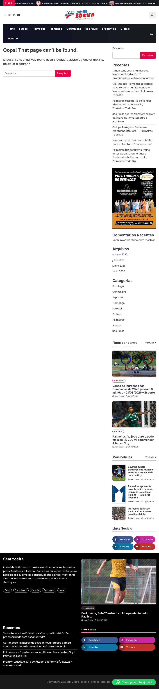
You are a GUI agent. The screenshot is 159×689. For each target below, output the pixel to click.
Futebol (23, 28)
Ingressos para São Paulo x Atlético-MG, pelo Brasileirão (140, 511)
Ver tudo (149, 342)
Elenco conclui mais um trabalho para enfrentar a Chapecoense (132, 142)
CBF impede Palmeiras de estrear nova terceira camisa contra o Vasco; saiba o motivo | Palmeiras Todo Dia (132, 89)
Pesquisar (118, 48)
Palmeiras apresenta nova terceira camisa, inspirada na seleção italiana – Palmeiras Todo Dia (140, 492)
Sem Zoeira (120, 396)
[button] (134, 682)
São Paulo (91, 28)
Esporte (36, 590)
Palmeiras (39, 28)
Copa (7, 590)
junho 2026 (118, 265)
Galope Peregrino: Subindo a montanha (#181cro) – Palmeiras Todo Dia (132, 130)
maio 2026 (118, 271)
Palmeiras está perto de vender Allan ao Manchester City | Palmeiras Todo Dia (131, 104)
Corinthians (73, 28)
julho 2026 (118, 260)
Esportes (13, 38)
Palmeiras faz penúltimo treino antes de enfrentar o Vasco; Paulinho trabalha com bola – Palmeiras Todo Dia (131, 155)
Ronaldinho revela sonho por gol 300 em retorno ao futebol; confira (67, 3)
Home (11, 28)
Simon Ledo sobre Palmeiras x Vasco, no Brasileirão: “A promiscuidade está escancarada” (133, 74)
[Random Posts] (151, 33)
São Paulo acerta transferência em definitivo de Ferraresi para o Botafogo (133, 117)
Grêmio (125, 28)
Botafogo (118, 286)
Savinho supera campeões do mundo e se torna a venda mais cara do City (141, 471)
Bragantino (109, 28)
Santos (116, 325)
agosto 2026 (119, 254)
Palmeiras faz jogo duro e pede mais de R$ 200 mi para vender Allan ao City (133, 440)
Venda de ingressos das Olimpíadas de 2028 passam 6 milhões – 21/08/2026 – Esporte (133, 389)
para (61, 590)
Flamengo (56, 28)
